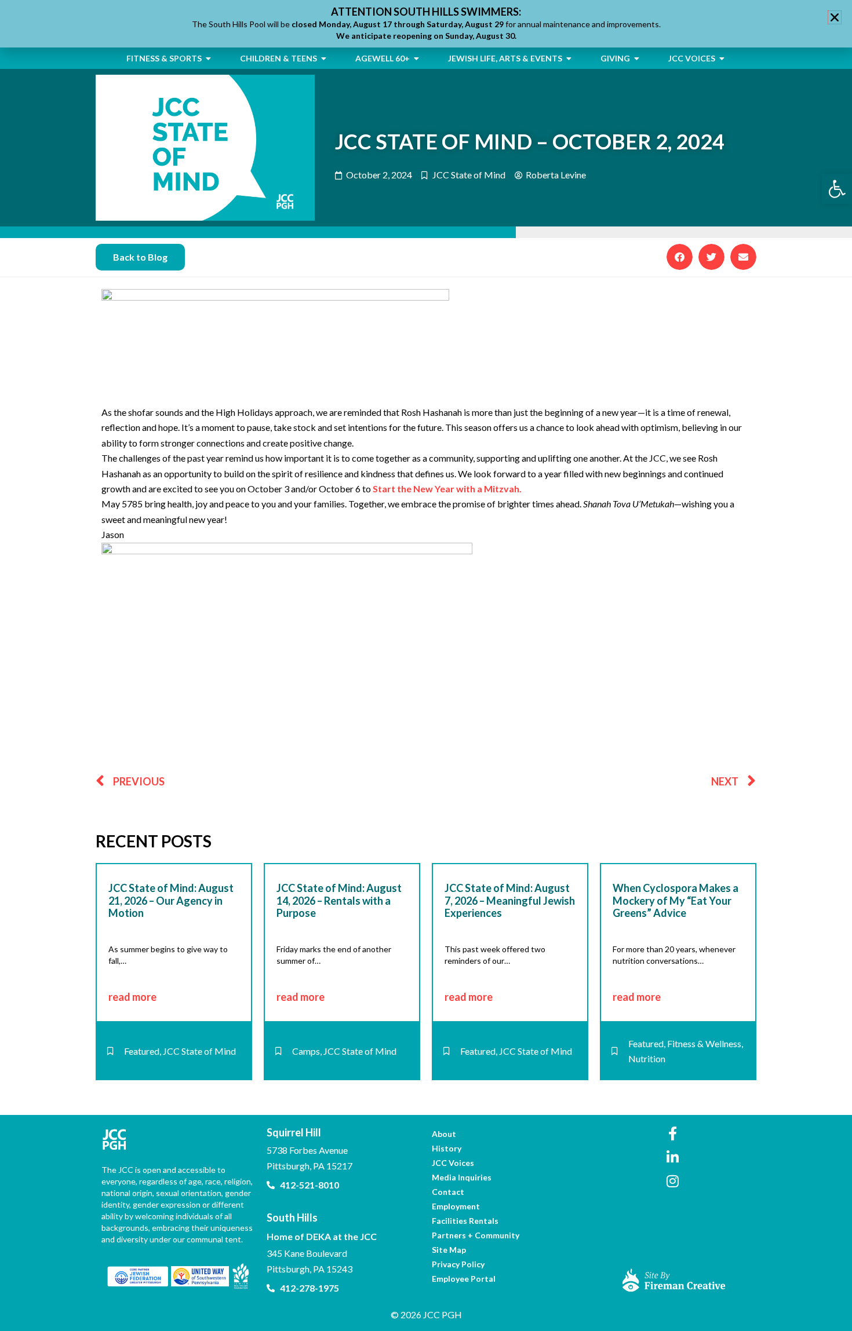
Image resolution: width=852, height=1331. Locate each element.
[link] (837, 189)
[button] (680, 257)
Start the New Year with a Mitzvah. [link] (447, 488)
